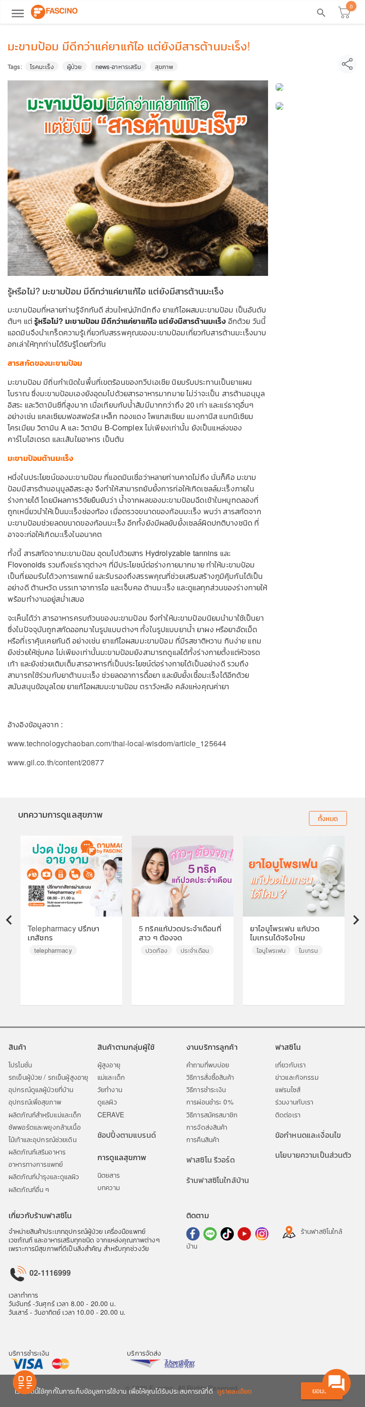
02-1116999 (49, 1272)
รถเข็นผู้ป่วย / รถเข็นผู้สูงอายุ (48, 1077)
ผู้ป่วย (74, 66)
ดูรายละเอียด (234, 1391)
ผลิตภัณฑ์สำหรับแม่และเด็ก (45, 1114)
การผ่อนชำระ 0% (209, 1101)
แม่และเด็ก (111, 1077)
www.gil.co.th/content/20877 (56, 762)
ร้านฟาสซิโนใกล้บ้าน (217, 1179)
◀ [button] (9, 919)
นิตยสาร (108, 1175)
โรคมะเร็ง (42, 66)
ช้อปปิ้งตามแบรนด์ (126, 1134)
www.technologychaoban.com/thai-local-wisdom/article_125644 (117, 743)
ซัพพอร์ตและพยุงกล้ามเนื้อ (45, 1127)
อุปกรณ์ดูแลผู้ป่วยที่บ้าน (41, 1089)
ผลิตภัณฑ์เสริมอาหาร (37, 1151)
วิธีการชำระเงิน (206, 1089)
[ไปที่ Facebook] (193, 1234)
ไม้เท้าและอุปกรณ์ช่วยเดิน (43, 1139)
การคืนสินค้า (202, 1139)
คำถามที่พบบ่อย (207, 1064)
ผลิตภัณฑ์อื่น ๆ (29, 1189)
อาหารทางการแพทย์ (36, 1164)
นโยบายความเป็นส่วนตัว (313, 1154)
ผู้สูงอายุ (108, 1064)
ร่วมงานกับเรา (294, 1101)
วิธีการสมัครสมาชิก (212, 1114)
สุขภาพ (164, 66)
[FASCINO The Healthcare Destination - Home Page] (54, 11)
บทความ (108, 1187)
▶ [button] (356, 919)
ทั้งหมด (328, 818)
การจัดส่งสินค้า (207, 1127)
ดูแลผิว (107, 1101)
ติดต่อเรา (287, 1114)
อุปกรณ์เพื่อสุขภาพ (35, 1101)
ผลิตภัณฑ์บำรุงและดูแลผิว (44, 1176)
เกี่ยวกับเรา (290, 1064)
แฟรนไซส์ (287, 1089)
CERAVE (110, 1114)
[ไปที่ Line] (210, 1234)
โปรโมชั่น (20, 1064)
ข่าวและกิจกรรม (296, 1077)
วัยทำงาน (109, 1089)
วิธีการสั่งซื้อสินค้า (210, 1077)
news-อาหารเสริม (119, 66)
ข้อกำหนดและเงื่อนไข (308, 1134)
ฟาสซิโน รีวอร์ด (210, 1159)
